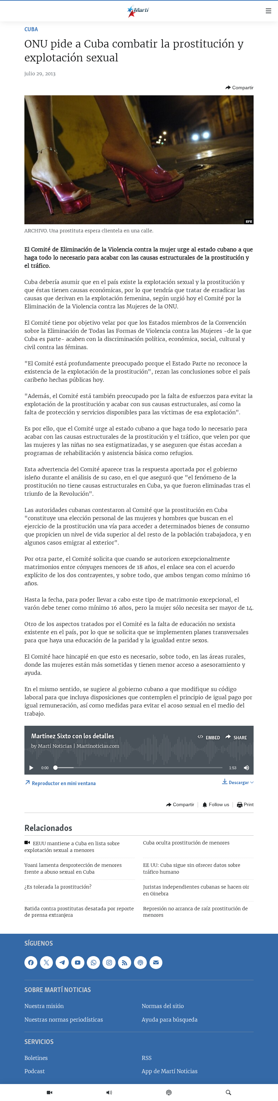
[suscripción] (156, 962)
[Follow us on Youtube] (77, 962)
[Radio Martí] (109, 1092)
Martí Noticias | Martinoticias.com (78, 746)
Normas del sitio (163, 1006)
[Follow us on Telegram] (62, 962)
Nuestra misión (44, 1006)
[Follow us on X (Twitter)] (46, 962)
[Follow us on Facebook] (30, 962)
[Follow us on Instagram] (108, 962)
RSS (147, 1058)
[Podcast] (169, 1092)
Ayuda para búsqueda (170, 1019)
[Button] (239, 87)
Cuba (31, 30)
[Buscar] (228, 1092)
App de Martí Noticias (170, 1071)
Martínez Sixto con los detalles (72, 736)
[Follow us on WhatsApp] (93, 962)
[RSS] (124, 962)
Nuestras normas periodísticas (63, 1019)
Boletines (36, 1058)
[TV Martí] (49, 1092)
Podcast (34, 1071)
